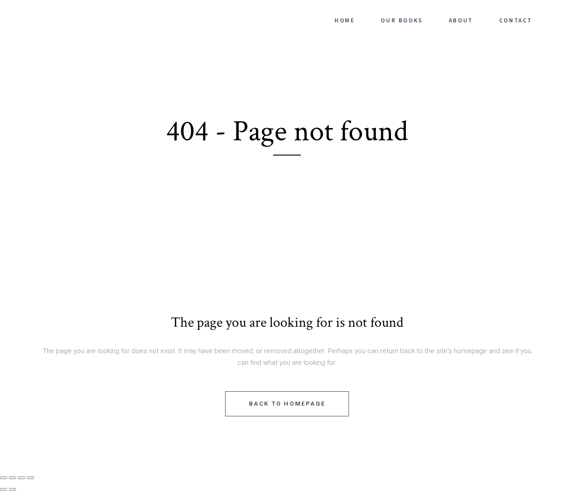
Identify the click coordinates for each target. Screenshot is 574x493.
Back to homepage (287, 403)
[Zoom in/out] (3, 477)
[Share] (21, 477)
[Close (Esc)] (30, 477)
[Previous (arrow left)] (3, 489)
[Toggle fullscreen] (12, 477)
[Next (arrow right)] (12, 489)
